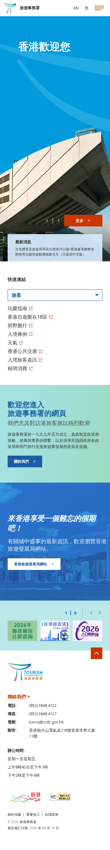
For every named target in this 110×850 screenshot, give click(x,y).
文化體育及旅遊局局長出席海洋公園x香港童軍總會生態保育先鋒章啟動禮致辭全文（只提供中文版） (54, 251)
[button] (91, 613)
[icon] (99, 8)
